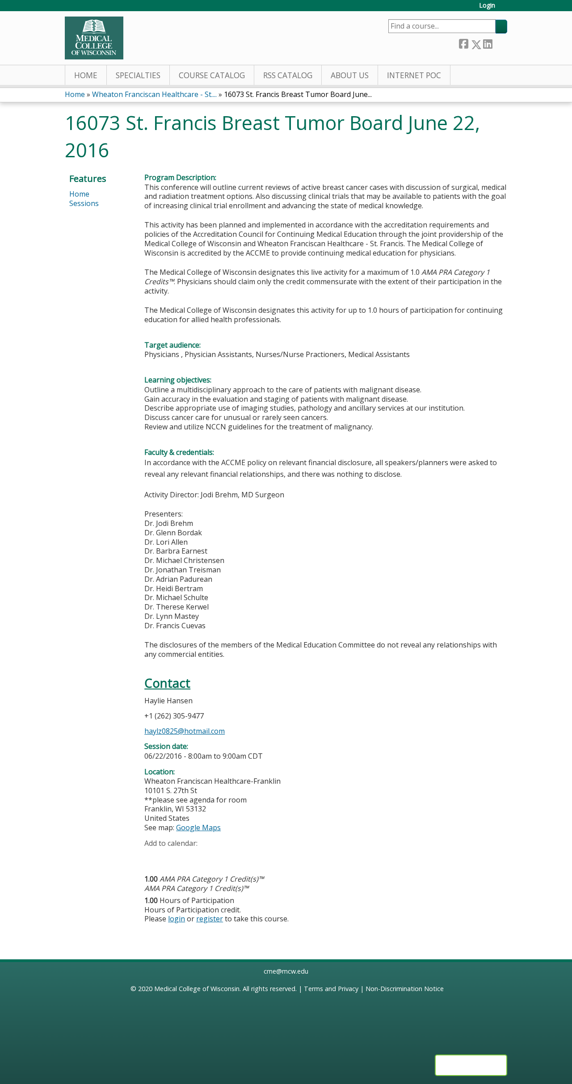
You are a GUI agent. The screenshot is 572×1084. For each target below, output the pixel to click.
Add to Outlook (215, 857)
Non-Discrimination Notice (405, 988)
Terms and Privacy (331, 988)
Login (487, 5)
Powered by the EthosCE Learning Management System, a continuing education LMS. (471, 1065)
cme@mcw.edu (286, 971)
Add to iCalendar (194, 857)
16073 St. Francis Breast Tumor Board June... (298, 94)
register (209, 919)
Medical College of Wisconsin (197, 988)
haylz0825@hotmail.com (184, 731)
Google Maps (198, 827)
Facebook (463, 43)
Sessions (84, 203)
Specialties (138, 75)
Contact (167, 683)
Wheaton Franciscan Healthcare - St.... (154, 94)
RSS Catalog (287, 75)
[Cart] (504, 8)
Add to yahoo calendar (173, 857)
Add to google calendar (153, 857)
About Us (350, 75)
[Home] (94, 38)
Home (85, 75)
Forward (499, 43)
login (176, 919)
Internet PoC (414, 75)
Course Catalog (212, 75)
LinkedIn (487, 43)
